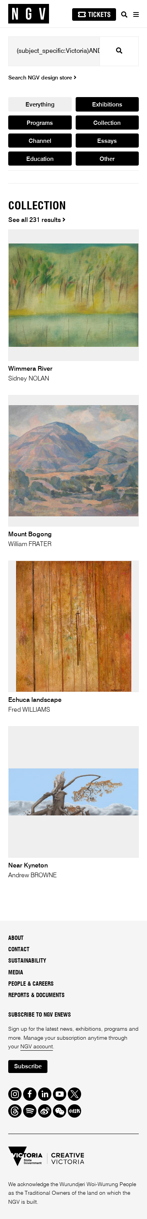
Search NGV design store (41, 78)
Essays (107, 141)
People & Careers (31, 984)
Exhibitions (107, 105)
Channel (40, 141)
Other (107, 159)
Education (40, 159)
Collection (107, 123)
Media (15, 973)
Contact (18, 949)
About (16, 938)
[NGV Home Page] (28, 14)
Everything (39, 105)
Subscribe (28, 1066)
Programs (40, 123)
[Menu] (135, 14)
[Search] (124, 14)
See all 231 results (35, 220)
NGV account (36, 1046)
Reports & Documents (36, 995)
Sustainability (27, 961)
